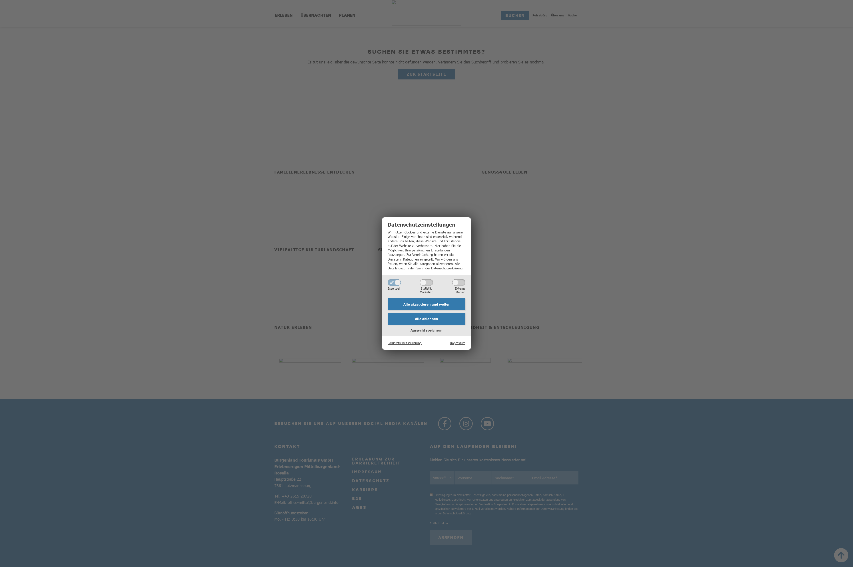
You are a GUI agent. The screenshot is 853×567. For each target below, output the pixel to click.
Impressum (457, 343)
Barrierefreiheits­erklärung (405, 343)
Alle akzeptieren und (426, 304)
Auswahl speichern (426, 330)
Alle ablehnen (426, 319)
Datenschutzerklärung (446, 268)
